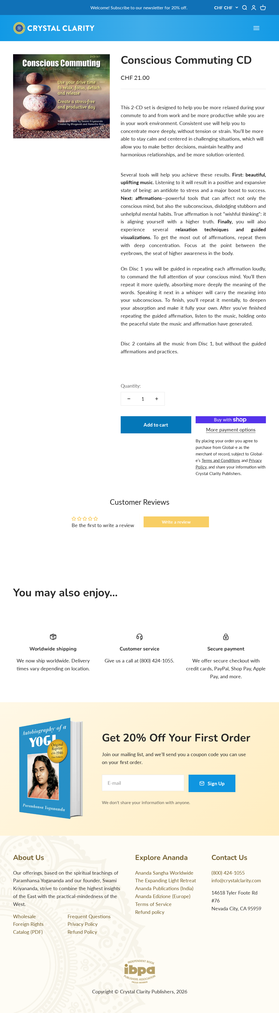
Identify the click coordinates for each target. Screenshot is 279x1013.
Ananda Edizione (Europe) (162, 896)
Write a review (176, 521)
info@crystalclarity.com (236, 880)
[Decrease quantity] (129, 398)
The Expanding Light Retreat (165, 880)
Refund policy (149, 912)
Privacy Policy (83, 924)
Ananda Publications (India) (164, 888)
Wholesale (24, 916)
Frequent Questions (89, 916)
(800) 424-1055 (228, 873)
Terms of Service (153, 904)
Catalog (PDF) (28, 932)
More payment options (231, 430)
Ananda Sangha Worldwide (164, 873)
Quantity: (131, 386)
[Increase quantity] (157, 398)
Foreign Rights (28, 924)
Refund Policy (82, 932)
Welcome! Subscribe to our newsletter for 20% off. (138, 7)
